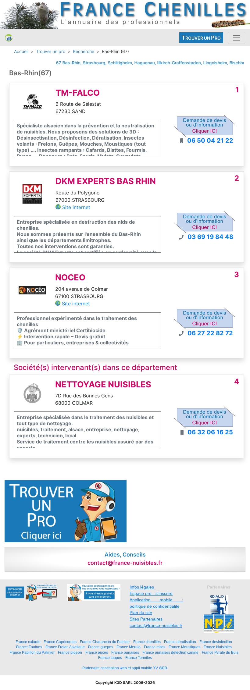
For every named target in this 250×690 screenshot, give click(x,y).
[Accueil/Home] (8, 38)
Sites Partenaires (146, 619)
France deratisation (180, 642)
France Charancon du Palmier (105, 642)
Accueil (21, 51)
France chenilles (147, 642)
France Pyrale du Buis (220, 652)
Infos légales (142, 587)
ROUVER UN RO (201, 37)
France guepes (100, 647)
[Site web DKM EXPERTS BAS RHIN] (32, 193)
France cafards (28, 642)
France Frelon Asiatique (65, 647)
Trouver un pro (50, 51)
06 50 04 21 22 (210, 140)
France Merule (128, 647)
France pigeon (70, 652)
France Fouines (29, 647)
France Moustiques (184, 647)
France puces (96, 652)
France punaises (125, 652)
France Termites (138, 658)
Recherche (83, 51)
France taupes (110, 658)
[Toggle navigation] (236, 38)
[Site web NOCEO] (32, 290)
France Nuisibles (218, 647)
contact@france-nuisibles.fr (156, 625)
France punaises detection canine (170, 652)
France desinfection (215, 642)
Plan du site (141, 612)
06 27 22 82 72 (210, 333)
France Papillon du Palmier (32, 652)
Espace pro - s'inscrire (151, 593)
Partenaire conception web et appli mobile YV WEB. (125, 668)
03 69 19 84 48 (210, 236)
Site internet (76, 207)
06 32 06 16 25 (210, 432)
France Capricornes (60, 642)
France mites (154, 647)
